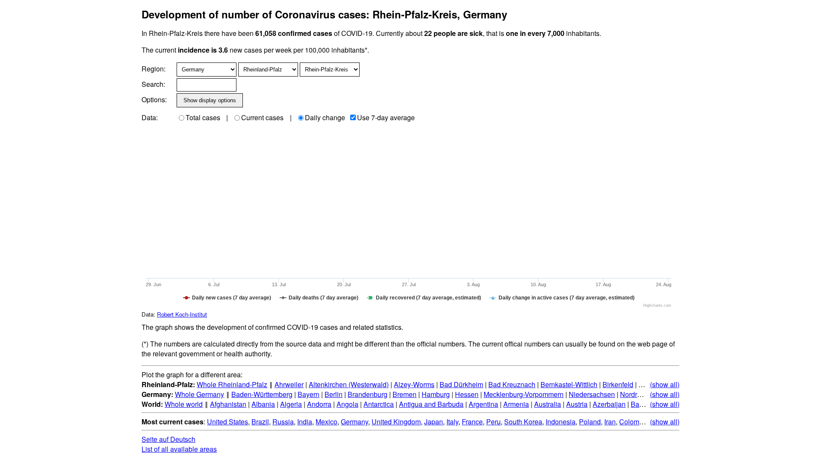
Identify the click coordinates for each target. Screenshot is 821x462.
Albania (263, 404)
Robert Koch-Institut (182, 314)
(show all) (664, 384)
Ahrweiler (289, 384)
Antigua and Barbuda (431, 404)
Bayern (308, 394)
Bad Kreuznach (511, 384)
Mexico (326, 421)
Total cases (203, 117)
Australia (547, 404)
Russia (283, 421)
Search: (153, 84)
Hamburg (436, 394)
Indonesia (561, 421)
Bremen (404, 394)
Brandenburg (367, 394)
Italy (452, 421)
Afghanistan (228, 404)
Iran (610, 421)
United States (227, 421)
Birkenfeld (617, 384)
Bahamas (645, 404)
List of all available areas (179, 449)
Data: (150, 117)
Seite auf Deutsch (168, 439)
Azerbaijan (609, 404)
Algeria (291, 404)
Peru (493, 421)
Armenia (516, 404)
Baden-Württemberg (261, 394)
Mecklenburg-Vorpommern (524, 394)
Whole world (184, 404)
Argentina (483, 404)
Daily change (325, 117)
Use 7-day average (386, 117)
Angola (347, 404)
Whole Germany (199, 394)
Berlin (334, 394)
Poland (590, 421)
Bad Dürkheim (461, 384)
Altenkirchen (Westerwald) (349, 384)
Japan (433, 421)
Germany (354, 421)
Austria (577, 404)
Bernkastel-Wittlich (568, 384)
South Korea (523, 421)
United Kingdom (396, 421)
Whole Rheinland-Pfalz (232, 384)
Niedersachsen (592, 394)
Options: (154, 99)
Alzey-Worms (414, 384)
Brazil (260, 421)
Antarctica (378, 404)
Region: (153, 69)
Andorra (319, 404)
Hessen (466, 394)
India (304, 421)
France (472, 421)
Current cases (262, 117)
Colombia (634, 421)
